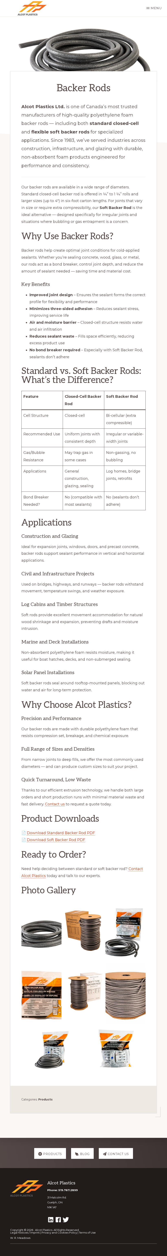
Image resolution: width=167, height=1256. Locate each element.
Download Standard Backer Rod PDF (61, 833)
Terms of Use (87, 1232)
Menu (156, 8)
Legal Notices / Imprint (25, 1232)
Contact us (55, 804)
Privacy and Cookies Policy (59, 1232)
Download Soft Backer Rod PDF (56, 840)
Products (45, 1099)
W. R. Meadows (20, 1237)
